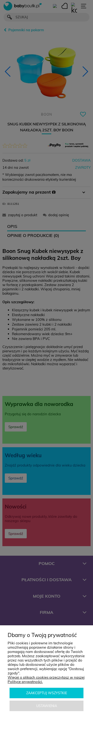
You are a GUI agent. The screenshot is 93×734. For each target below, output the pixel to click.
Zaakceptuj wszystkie (46, 693)
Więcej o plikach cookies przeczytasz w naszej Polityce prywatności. (46, 679)
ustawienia (46, 706)
